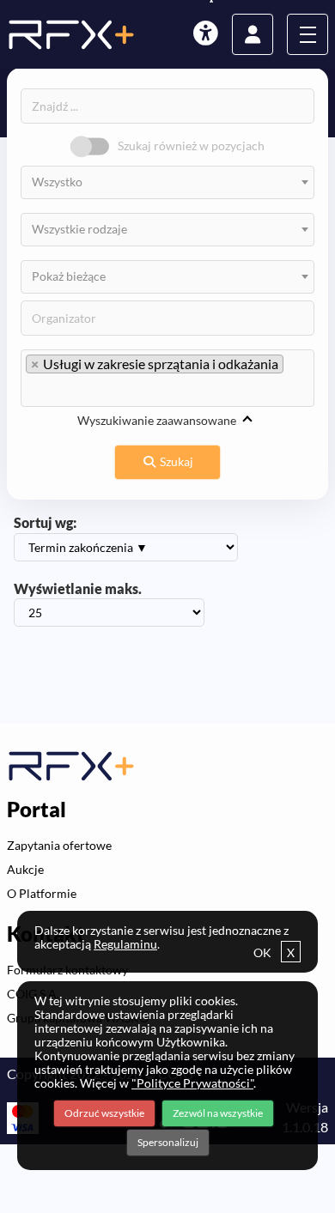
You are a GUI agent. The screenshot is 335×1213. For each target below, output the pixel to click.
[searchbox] (111, 389)
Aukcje (25, 869)
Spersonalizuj (167, 1142)
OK (274, 953)
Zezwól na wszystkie (218, 1113)
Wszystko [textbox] (57, 181)
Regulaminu (125, 944)
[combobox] (167, 182)
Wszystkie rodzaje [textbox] (79, 228)
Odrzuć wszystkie (104, 1113)
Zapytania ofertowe (59, 845)
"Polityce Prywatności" (192, 1083)
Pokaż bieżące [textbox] (69, 276)
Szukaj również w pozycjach (191, 145)
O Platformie (41, 893)
